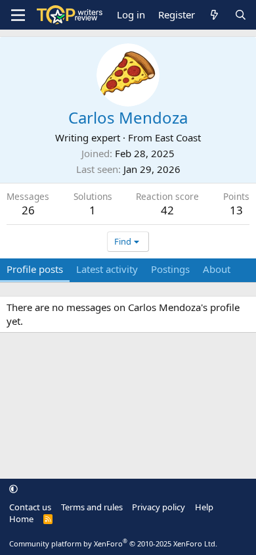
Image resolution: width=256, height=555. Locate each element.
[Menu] (18, 15)
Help (204, 507)
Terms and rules (92, 507)
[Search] (240, 15)
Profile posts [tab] (35, 269)
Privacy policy (158, 507)
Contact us (30, 507)
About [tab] (216, 269)
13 (236, 210)
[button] (13, 488)
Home (21, 519)
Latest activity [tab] (107, 269)
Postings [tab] (170, 269)
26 (28, 210)
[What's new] (214, 15)
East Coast (178, 137)
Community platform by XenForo (113, 543)
